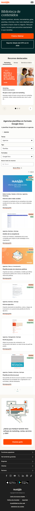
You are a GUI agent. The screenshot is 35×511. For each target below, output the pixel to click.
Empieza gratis (17, 442)
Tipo (2, 145)
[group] (17, 86)
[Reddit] (27, 476)
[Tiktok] (31, 476)
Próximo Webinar (17, 36)
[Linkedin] (22, 476)
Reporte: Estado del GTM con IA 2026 (17, 44)
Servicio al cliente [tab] (26, 62)
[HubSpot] (5, 2)
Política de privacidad (13, 500)
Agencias (6, 132)
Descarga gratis (7, 207)
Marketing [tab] (7, 62)
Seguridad (25, 500)
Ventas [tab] (16, 62)
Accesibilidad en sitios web (17, 503)
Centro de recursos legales (17, 496)
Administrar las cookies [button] (17, 506)
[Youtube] (14, 476)
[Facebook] (6, 476)
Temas (3, 137)
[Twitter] (18, 476)
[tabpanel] (17, 89)
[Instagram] (10, 476)
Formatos (4, 153)
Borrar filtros (16, 168)
